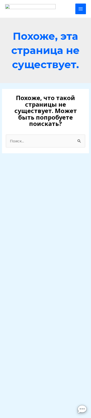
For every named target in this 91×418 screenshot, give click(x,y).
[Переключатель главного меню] (80, 9)
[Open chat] (82, 409)
